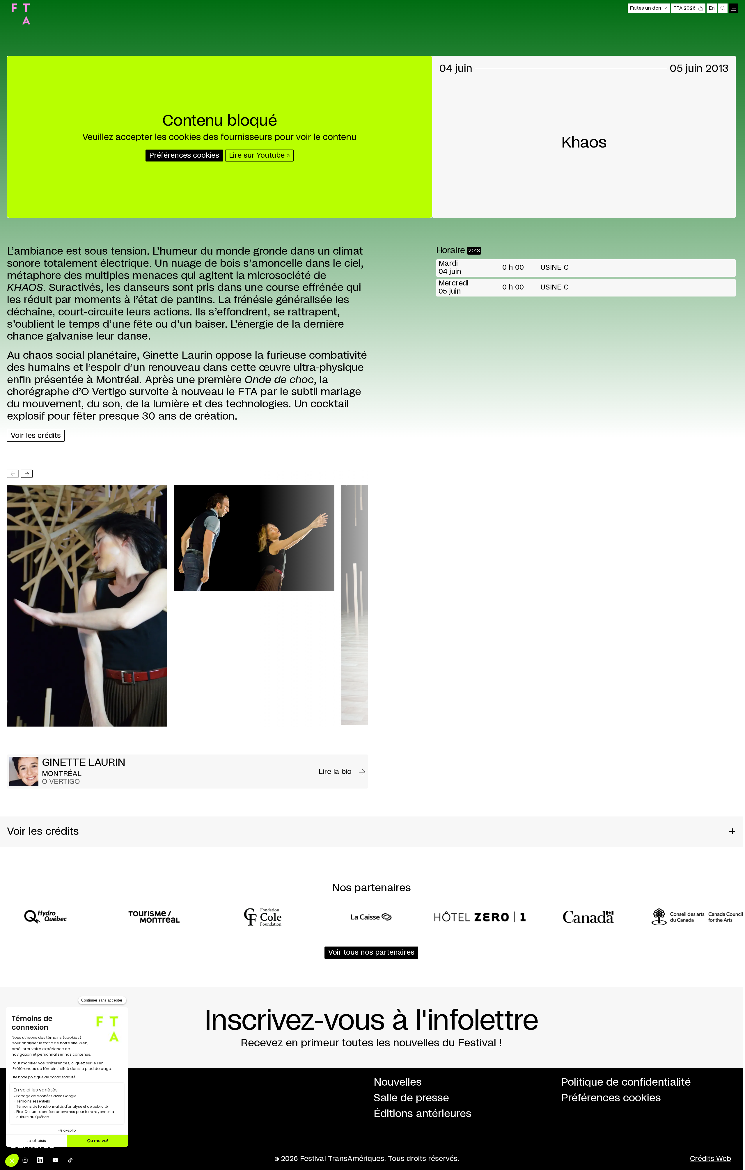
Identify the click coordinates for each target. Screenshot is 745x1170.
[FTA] (21, 13)
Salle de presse (411, 1098)
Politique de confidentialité (626, 1082)
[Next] (27, 474)
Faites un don (645, 8)
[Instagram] (25, 1160)
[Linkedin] (40, 1160)
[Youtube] (55, 1160)
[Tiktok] (70, 1160)
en (712, 8)
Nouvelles (398, 1082)
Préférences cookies (611, 1098)
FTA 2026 (684, 8)
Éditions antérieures (422, 1114)
